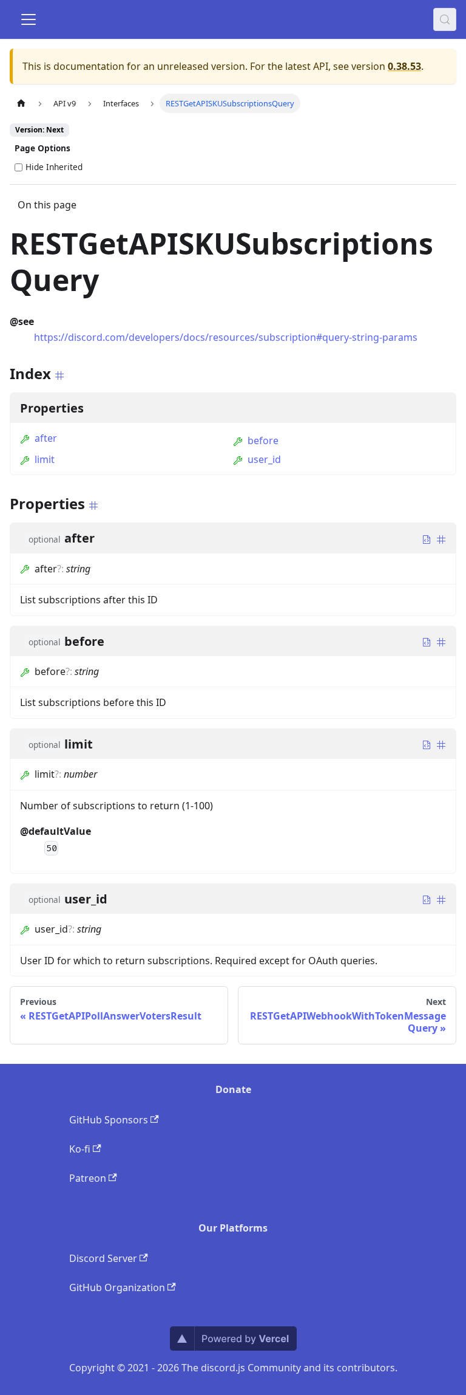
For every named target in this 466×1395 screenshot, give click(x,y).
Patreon (87, 1178)
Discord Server (103, 1258)
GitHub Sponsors (108, 1119)
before (263, 440)
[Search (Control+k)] (444, 19)
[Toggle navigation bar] (28, 19)
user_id (264, 459)
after (46, 438)
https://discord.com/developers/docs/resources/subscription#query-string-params (225, 337)
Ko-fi (79, 1149)
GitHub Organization (117, 1287)
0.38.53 (404, 66)
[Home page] (21, 103)
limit (45, 459)
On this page (47, 204)
